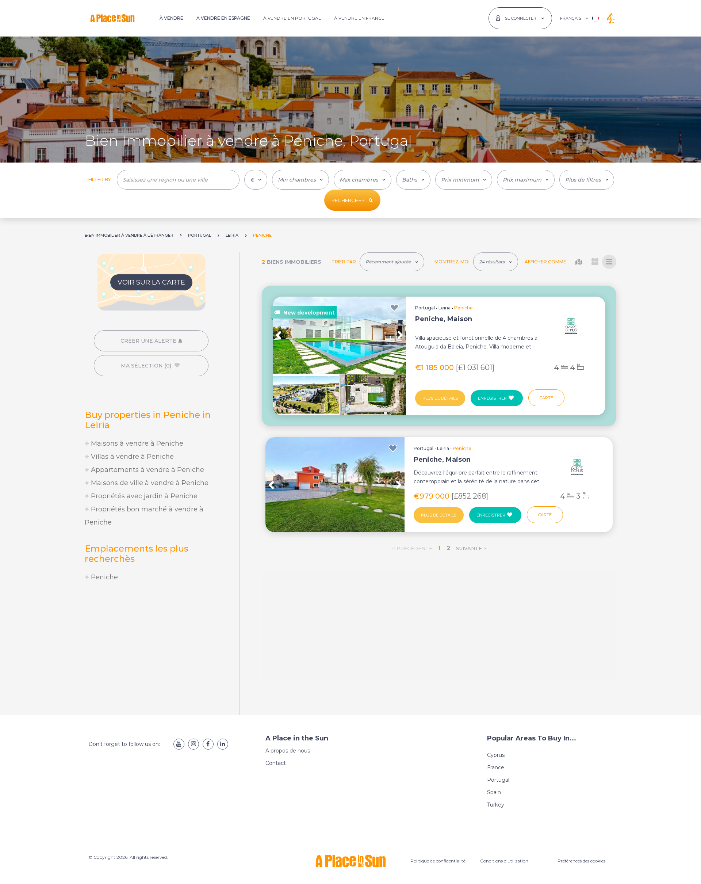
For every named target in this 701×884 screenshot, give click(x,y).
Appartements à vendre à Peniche (146, 470)
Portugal (425, 307)
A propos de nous (287, 750)
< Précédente (412, 548)
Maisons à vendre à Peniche (136, 443)
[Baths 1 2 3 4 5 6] (413, 180)
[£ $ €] (255, 180)
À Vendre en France (359, 18)
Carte (546, 397)
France (495, 767)
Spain (494, 792)
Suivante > (471, 548)
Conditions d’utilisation (504, 861)
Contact (275, 763)
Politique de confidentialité (438, 861)
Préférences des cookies (581, 861)
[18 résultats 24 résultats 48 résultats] (495, 261)
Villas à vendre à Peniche (131, 457)
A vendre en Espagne (223, 18)
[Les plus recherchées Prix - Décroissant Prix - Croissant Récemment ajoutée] (392, 261)
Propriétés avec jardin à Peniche (143, 496)
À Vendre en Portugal (292, 18)
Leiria (444, 307)
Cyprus (496, 755)
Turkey (495, 804)
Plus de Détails (440, 398)
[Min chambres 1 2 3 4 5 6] (300, 180)
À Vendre (171, 18)
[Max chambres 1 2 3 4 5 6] (362, 180)
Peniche (103, 577)
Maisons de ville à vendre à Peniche (148, 483)
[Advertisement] (151, 649)
